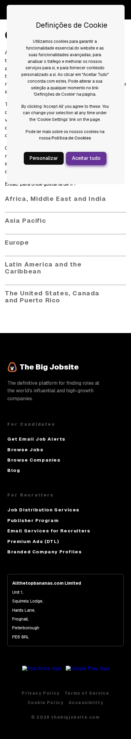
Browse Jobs (25, 449)
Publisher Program (33, 520)
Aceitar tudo (86, 158)
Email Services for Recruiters (48, 531)
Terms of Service (87, 693)
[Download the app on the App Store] (41, 668)
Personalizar (44, 158)
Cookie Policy (46, 702)
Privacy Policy (40, 693)
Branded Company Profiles (44, 552)
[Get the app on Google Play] (87, 668)
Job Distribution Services (43, 510)
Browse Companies (34, 460)
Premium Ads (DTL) (33, 541)
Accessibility (86, 702)
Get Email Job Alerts (36, 439)
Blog (13, 470)
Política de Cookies (71, 138)
